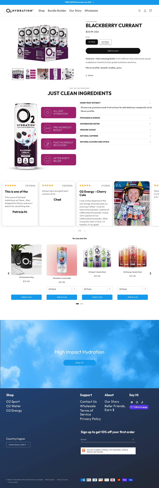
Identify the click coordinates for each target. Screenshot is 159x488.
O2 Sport (13, 402)
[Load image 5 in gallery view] (67, 74)
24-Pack (105, 42)
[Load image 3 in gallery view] (42, 74)
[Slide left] (9, 74)
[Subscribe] (133, 439)
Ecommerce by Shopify (35, 480)
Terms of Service (86, 412)
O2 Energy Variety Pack (132, 272)
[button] (139, 10)
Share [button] (90, 75)
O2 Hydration (16, 480)
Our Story (112, 402)
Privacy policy (13, 482)
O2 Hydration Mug (26, 277)
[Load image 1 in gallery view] (17, 74)
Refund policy (50, 480)
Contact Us (88, 402)
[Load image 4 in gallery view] (55, 74)
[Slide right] (77, 74)
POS (23, 480)
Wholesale (88, 406)
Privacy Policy (90, 419)
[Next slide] (150, 273)
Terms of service (62, 480)
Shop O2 (79, 362)
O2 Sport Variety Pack (97, 272)
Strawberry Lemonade (62, 278)
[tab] (77, 303)
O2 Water (13, 406)
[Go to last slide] (8, 273)
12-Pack (91, 42)
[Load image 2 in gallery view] (30, 74)
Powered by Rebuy (79, 306)
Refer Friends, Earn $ (115, 408)
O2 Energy (14, 410)
